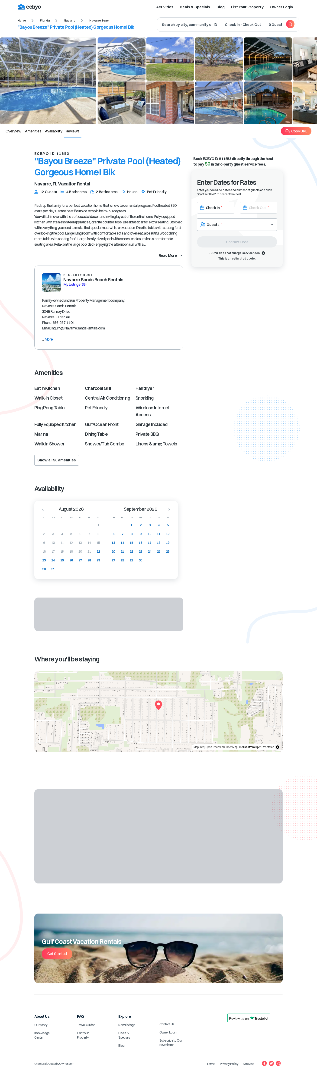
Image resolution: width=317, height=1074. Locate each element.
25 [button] (62, 560)
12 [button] (71, 543)
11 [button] (62, 543)
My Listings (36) (75, 284)
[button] (41, 509)
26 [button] (71, 560)
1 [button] (98, 525)
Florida (45, 20)
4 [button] (62, 534)
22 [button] (98, 551)
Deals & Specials (195, 7)
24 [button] (53, 560)
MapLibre (199, 747)
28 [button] (89, 560)
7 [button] (89, 534)
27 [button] (80, 560)
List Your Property (247, 7)
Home (22, 20)
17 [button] (53, 551)
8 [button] (98, 534)
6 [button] (80, 534)
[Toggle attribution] (277, 747)
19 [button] (71, 551)
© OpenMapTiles (233, 747)
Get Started (57, 953)
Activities (164, 7)
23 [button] (44, 560)
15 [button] (98, 543)
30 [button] (44, 569)
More (49, 339)
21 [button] (89, 551)
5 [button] (71, 534)
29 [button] (98, 560)
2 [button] (44, 534)
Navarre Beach (99, 20)
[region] (158, 711)
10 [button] (53, 543)
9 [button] (44, 543)
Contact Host (237, 242)
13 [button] (80, 543)
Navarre (69, 20)
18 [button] (62, 551)
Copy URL (299, 131)
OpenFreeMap (214, 747)
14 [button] (89, 543)
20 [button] (80, 551)
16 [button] (44, 551)
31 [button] (53, 569)
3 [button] (53, 534)
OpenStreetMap (264, 747)
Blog (221, 7)
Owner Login (281, 7)
